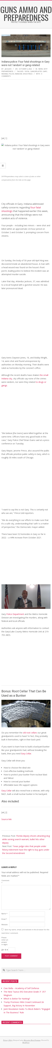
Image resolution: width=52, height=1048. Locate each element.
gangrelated (36, 71)
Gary (45, 71)
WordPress (25, 1042)
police (11, 74)
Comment (5, 881)
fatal (27, 71)
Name (4, 913)
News (40, 69)
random (18, 74)
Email (4, 919)
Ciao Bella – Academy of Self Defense (21, 988)
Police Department (15, 614)
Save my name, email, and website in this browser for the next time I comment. (25, 931)
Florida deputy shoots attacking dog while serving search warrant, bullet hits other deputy (26, 839)
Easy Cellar (26, 753)
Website (4, 924)
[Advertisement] (26, 109)
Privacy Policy (8, 1040)
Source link (6, 819)
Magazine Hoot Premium (32, 1040)
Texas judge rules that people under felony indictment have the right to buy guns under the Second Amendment (25, 850)
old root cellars (30, 732)
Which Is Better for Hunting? (17, 998)
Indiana (4, 74)
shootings (27, 74)
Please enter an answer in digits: (4, 940)
